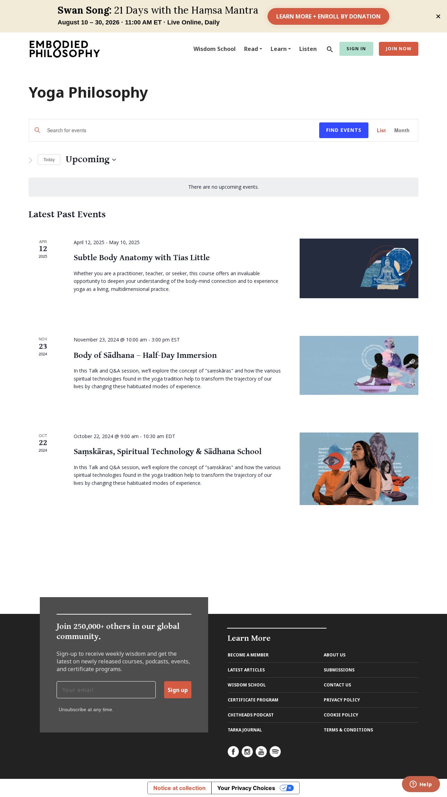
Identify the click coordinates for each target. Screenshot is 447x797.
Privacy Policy (342, 700)
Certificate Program (253, 700)
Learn (279, 49)
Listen (308, 49)
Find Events (343, 130)
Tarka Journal (245, 730)
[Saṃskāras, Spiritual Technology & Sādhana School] (359, 469)
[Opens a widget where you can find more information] (421, 785)
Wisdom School (214, 49)
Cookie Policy (341, 715)
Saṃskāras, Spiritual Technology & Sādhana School (168, 452)
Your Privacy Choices (246, 787)
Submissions (339, 670)
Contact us (337, 685)
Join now (398, 48)
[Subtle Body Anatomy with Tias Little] (359, 268)
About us (334, 655)
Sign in (356, 48)
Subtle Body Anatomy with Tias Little (142, 258)
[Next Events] (30, 160)
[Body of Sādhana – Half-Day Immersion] (359, 365)
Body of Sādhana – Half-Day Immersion (145, 355)
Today (49, 159)
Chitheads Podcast (251, 715)
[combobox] (328, 49)
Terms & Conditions (348, 730)
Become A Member (248, 655)
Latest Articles (246, 670)
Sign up (178, 690)
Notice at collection (179, 787)
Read (251, 49)
